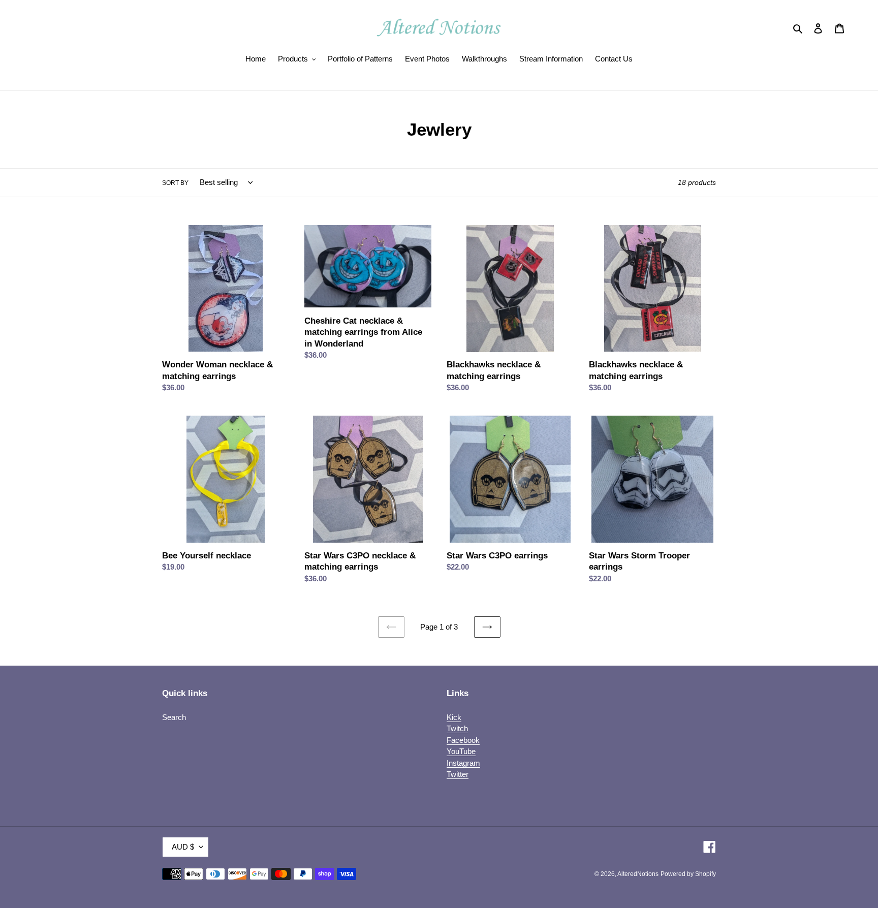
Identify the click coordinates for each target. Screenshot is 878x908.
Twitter (457, 774)
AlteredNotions (637, 874)
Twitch (457, 728)
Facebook (463, 740)
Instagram (463, 763)
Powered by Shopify (688, 874)
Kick (454, 717)
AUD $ (183, 846)
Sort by (175, 182)
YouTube (461, 751)
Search (174, 717)
